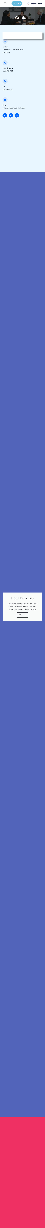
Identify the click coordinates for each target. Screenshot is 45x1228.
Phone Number (8, 68)
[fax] (5, 81)
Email (4, 105)
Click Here (22, 615)
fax (4, 87)
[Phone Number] (5, 62)
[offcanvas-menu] (5, 3)
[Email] (5, 99)
